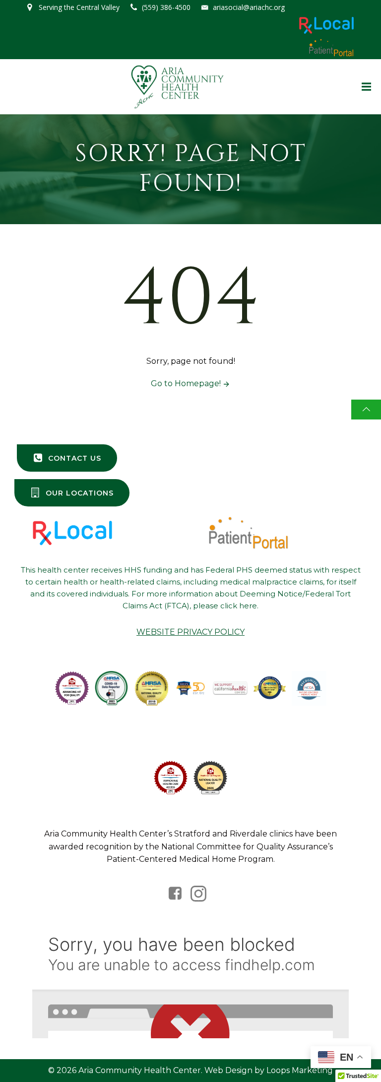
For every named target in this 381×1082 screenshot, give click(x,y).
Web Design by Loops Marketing (268, 1070)
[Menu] (365, 87)
